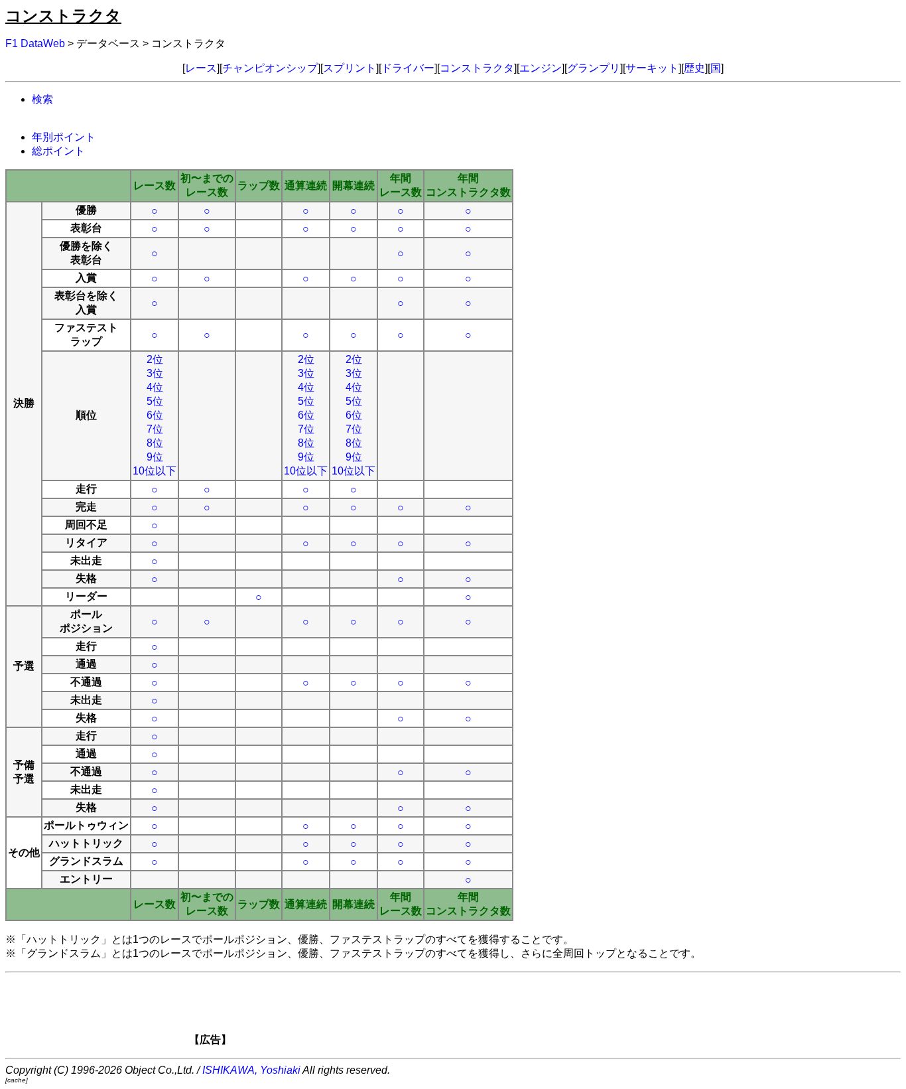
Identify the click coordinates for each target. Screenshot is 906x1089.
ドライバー (407, 68)
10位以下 (154, 470)
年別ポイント (64, 137)
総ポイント (58, 151)
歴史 (694, 68)
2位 (155, 359)
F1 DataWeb (35, 43)
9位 (155, 457)
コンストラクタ (477, 68)
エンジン (540, 68)
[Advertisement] (475, 1013)
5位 (155, 401)
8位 (155, 443)
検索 (42, 99)
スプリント (349, 68)
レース (201, 68)
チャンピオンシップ (270, 68)
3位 (155, 373)
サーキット (652, 68)
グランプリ (593, 68)
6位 (155, 415)
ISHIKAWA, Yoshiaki (251, 1070)
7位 (155, 429)
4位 (155, 387)
